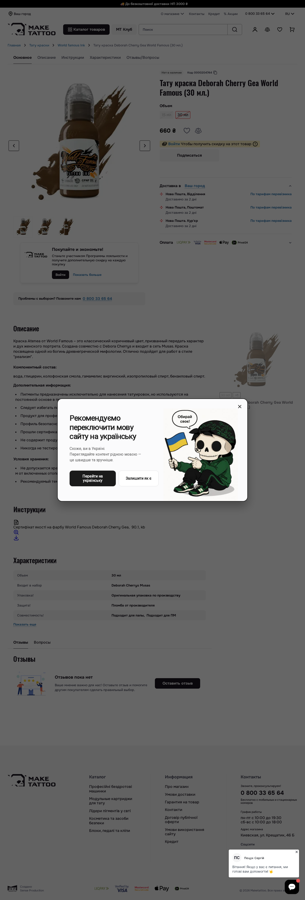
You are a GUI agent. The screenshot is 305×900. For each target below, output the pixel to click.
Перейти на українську (92, 478)
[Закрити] (240, 406)
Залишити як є (138, 478)
